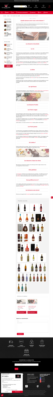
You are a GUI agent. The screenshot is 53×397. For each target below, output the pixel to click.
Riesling (45, 62)
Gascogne (21, 186)
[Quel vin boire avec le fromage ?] (21, 301)
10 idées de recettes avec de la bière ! (9, 49)
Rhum (42, 90)
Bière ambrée (42, 146)
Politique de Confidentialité (32, 380)
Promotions (21, 7)
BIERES (7, 12)
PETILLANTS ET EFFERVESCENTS (22, 12)
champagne (19, 173)
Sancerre (42, 133)
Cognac (36, 90)
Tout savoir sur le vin (33, 22)
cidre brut (19, 175)
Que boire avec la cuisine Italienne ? (9, 45)
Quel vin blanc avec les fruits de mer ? (32, 307)
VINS (13, 12)
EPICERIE (46, 12)
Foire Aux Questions (30, 375)
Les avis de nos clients (31, 382)
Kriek (32, 77)
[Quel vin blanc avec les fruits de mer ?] (32, 301)
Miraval (33, 119)
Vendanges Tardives (44, 185)
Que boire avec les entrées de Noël (9, 57)
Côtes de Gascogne (25, 137)
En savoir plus (20, 312)
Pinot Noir (47, 114)
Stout (39, 75)
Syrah (34, 58)
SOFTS (40, 12)
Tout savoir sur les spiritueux (41, 22)
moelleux (36, 137)
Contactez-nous (29, 7)
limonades (28, 194)
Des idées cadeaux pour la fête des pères (9, 62)
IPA (36, 77)
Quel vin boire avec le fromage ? (21, 307)
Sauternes (39, 62)
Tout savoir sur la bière (27, 22)
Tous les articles (8, 66)
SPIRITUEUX (33, 12)
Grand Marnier (45, 90)
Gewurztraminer (20, 62)
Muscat (31, 122)
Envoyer (16, 368)
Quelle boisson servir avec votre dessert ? (10, 53)
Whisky (39, 90)
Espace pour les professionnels (32, 377)
